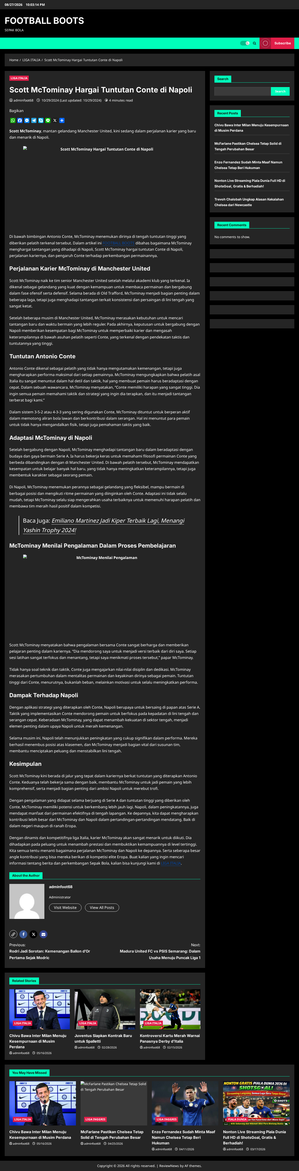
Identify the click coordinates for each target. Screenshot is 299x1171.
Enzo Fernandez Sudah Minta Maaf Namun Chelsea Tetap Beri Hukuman (183, 1137)
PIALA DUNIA (237, 1119)
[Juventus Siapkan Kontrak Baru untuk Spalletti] (105, 1009)
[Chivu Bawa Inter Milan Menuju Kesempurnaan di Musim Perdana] (39, 1009)
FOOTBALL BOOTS (44, 20)
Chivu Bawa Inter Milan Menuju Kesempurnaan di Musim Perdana (37, 1041)
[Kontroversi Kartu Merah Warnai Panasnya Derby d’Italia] (170, 1009)
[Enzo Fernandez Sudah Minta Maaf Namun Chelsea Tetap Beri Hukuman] (185, 1103)
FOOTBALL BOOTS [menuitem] (119, 243)
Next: (160, 951)
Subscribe (282, 43)
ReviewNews (169, 1166)
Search (222, 79)
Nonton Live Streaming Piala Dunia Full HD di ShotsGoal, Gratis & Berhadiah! (254, 1137)
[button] (254, 43)
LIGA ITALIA (19, 78)
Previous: (49, 951)
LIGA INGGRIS (95, 1119)
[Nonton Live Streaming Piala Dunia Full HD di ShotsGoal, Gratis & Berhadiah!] (256, 1103)
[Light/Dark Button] (244, 43)
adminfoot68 (23, 100)
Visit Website (65, 907)
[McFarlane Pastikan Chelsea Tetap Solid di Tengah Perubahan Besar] (114, 1103)
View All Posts (102, 907)
